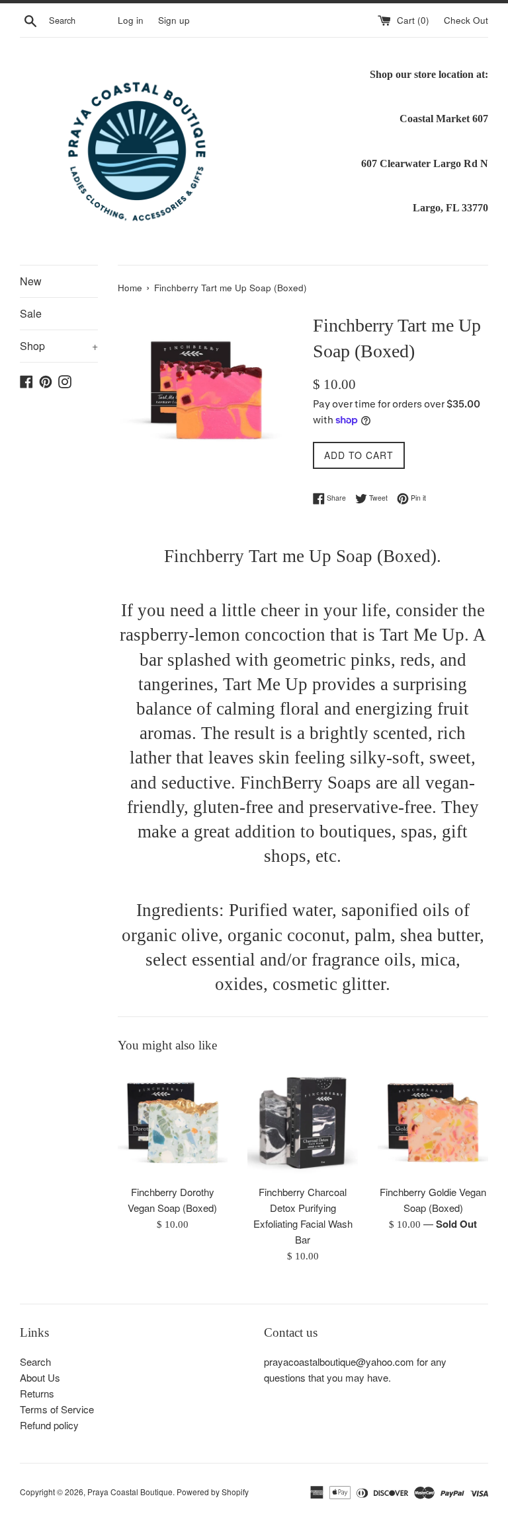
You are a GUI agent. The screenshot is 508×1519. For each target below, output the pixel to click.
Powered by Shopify (213, 1491)
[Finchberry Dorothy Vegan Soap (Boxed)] (173, 1122)
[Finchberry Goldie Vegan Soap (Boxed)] (433, 1122)
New (31, 281)
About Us (40, 1377)
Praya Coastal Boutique (130, 1491)
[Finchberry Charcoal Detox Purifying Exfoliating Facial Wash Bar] (302, 1122)
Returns (37, 1393)
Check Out (466, 20)
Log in (131, 20)
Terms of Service (57, 1409)
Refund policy (49, 1425)
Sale (31, 313)
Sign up (174, 20)
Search (35, 1361)
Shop (59, 345)
